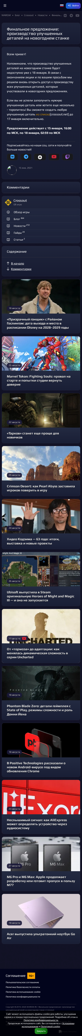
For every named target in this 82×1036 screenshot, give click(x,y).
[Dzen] (40, 157)
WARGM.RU (32, 1007)
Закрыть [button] (41, 1031)
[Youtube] (53, 157)
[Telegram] (25, 157)
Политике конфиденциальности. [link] (41, 1020)
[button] (5, 5)
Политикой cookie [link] (50, 1026)
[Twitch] (67, 157)
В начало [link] (17, 263)
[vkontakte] (12, 157)
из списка (43, 114)
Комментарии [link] (21, 269)
